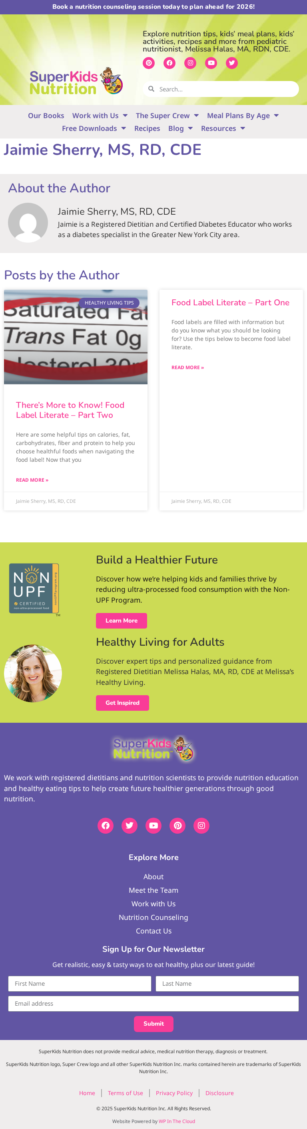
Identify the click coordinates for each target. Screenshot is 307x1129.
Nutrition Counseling (153, 917)
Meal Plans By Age (238, 115)
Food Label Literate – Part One (230, 302)
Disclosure (219, 1093)
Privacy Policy (174, 1093)
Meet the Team (153, 890)
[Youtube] (211, 63)
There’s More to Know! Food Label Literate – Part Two (70, 410)
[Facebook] (169, 63)
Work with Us (95, 115)
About (153, 876)
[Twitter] (232, 63)
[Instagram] (190, 63)
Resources (218, 128)
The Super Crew (163, 115)
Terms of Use (125, 1093)
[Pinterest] (149, 63)
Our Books (46, 115)
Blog (176, 128)
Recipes (147, 128)
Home (87, 1093)
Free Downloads (89, 128)
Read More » (32, 480)
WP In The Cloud (177, 1121)
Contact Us (153, 930)
